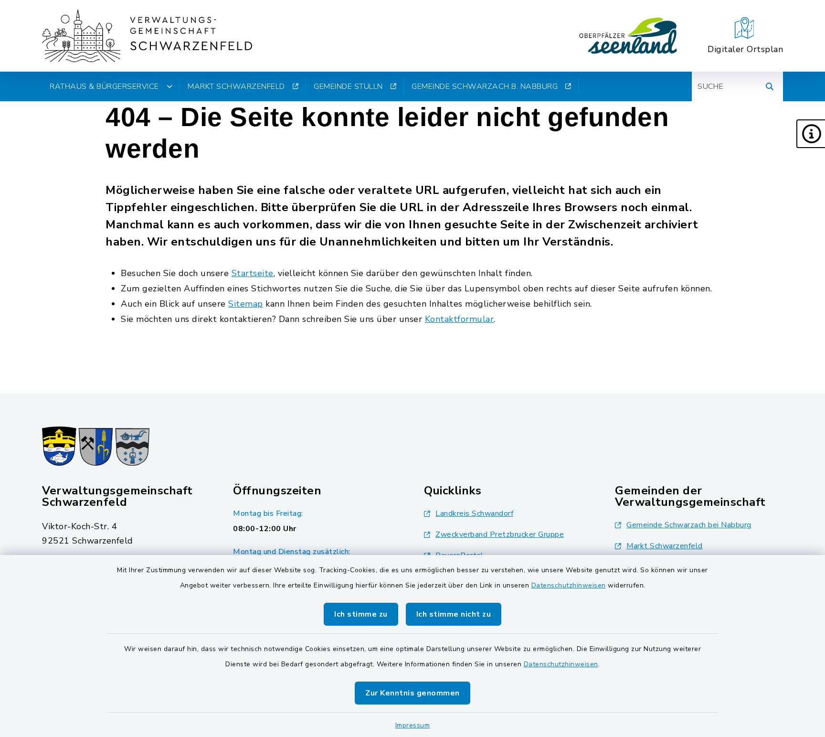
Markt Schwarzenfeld (236, 86)
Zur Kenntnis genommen (412, 693)
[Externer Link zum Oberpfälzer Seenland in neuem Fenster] (628, 36)
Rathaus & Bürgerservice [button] (104, 86)
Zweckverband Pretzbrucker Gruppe (499, 534)
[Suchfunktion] (769, 86)
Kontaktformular (459, 319)
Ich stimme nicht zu (453, 614)
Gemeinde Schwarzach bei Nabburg (688, 525)
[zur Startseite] (147, 36)
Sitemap (245, 304)
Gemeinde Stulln (348, 86)
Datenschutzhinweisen (568, 585)
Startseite (253, 273)
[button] (810, 133)
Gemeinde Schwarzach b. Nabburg (485, 86)
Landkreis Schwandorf (474, 513)
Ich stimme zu (361, 614)
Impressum (412, 725)
